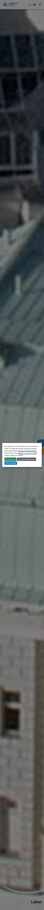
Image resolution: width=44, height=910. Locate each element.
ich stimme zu (10, 459)
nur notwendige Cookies (26, 459)
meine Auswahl (11, 463)
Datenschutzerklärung (27, 453)
